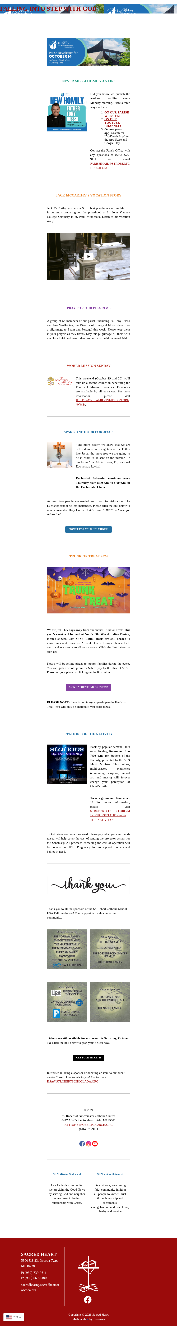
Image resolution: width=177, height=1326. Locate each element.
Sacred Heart (100, 1314)
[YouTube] (95, 1143)
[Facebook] (82, 1143)
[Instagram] (88, 1143)
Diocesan (99, 1319)
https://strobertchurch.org (88, 1124)
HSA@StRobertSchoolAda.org (73, 1081)
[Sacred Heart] (31, 20)
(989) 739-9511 (35, 1272)
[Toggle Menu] (158, 20)
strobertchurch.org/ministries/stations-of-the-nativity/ (110, 815)
